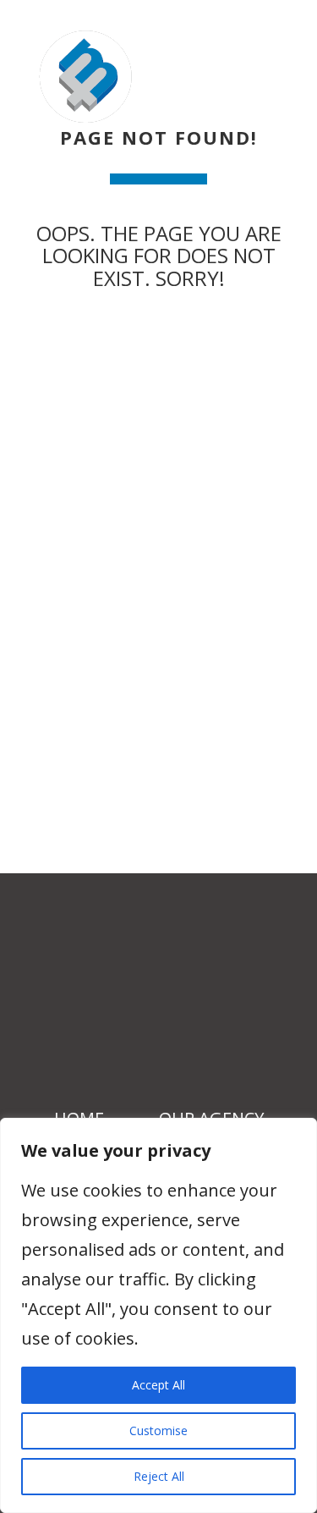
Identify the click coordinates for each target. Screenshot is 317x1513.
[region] (158, 1315)
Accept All (158, 1385)
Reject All (159, 1476)
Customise (158, 1430)
